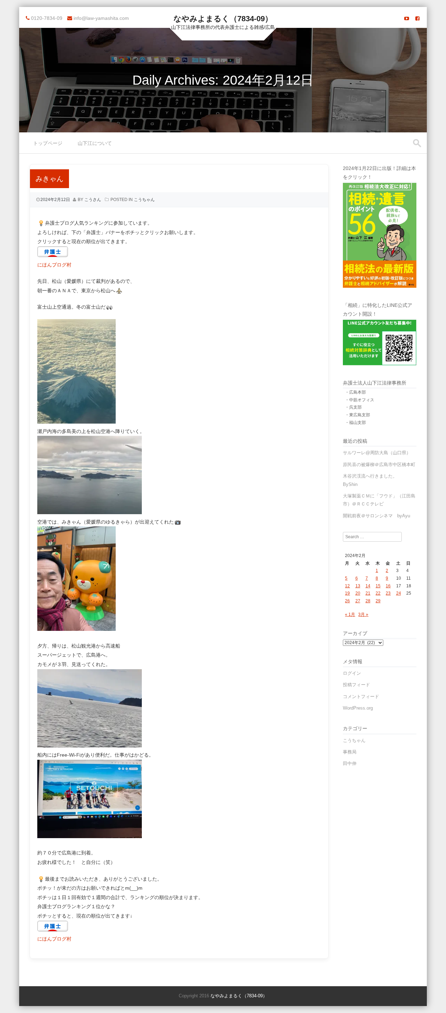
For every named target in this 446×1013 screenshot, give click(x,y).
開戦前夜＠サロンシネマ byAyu (376, 515)
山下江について (95, 143)
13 (357, 585)
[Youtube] (406, 18)
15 (378, 585)
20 (357, 593)
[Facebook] (417, 18)
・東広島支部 (357, 414)
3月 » (363, 614)
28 (368, 600)
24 (398, 593)
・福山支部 (355, 422)
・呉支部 (353, 407)
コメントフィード (361, 696)
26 (347, 600)
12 (347, 585)
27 (357, 600)
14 (368, 585)
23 (388, 593)
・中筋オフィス (359, 399)
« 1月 (350, 614)
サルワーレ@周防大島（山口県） (377, 452)
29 (378, 600)
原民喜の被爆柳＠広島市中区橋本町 (379, 464)
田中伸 (349, 763)
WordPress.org (358, 708)
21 (368, 593)
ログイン (352, 673)
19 (347, 593)
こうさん (92, 199)
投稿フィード (356, 684)
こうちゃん (144, 199)
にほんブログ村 (54, 265)
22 (378, 593)
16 (388, 585)
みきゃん (49, 179)
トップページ (47, 143)
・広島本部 (355, 392)
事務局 (349, 752)
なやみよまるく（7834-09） (223, 18)
